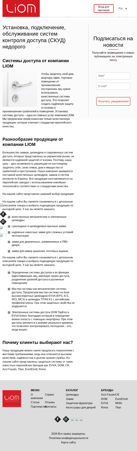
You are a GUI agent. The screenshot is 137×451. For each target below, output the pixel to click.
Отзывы (50, 402)
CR (117, 394)
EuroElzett (121, 399)
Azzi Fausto (108, 394)
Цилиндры (72, 394)
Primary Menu (132, 8)
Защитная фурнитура (79, 403)
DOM (104, 399)
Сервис (49, 394)
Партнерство (39, 406)
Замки (70, 399)
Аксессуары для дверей (81, 407)
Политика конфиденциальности (68, 438)
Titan (118, 407)
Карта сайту (68, 442)
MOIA (118, 403)
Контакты (50, 406)
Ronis (104, 407)
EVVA (104, 403)
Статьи (35, 402)
